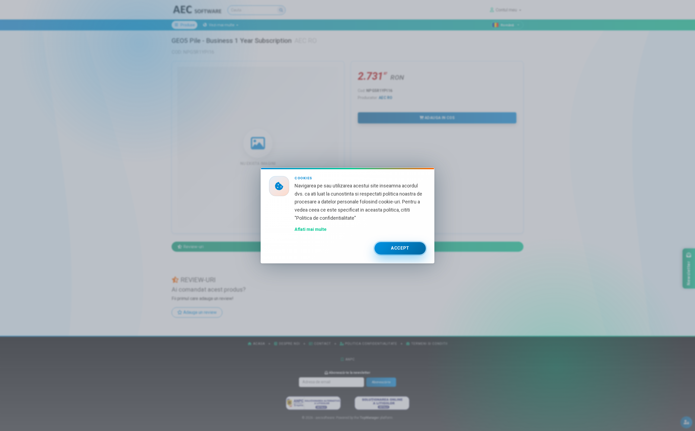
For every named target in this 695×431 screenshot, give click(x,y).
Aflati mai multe (311, 229)
